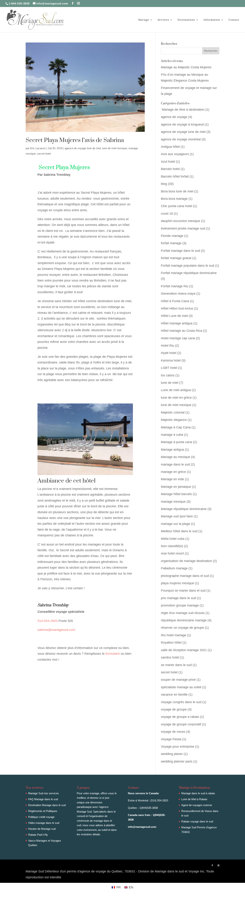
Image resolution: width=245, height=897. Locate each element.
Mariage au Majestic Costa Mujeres (186, 67)
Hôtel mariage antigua (176, 323)
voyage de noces (173, 731)
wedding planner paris (176, 761)
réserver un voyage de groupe (182, 627)
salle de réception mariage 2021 (184, 650)
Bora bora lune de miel (177, 191)
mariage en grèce (173, 472)
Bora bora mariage (174, 198)
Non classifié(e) (172, 546)
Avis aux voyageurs (175, 154)
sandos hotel (170, 657)
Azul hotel (168, 161)
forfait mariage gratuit (176, 258)
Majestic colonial (173, 412)
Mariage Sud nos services (43, 793)
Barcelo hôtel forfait (175, 176)
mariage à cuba (172, 434)
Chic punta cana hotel (176, 206)
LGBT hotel (169, 368)
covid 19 (167, 213)
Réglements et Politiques (42, 811)
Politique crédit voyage (41, 816)
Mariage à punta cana (176, 442)
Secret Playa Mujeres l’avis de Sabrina (75, 140)
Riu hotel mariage (173, 635)
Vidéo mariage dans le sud (43, 822)
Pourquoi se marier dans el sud (183, 590)
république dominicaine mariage (184, 620)
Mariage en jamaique (176, 486)
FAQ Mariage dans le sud (43, 799)
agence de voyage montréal (181, 139)
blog (164, 184)
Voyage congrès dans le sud (181, 702)
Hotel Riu (167, 345)
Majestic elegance (174, 420)
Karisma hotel (171, 360)
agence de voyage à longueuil (182, 124)
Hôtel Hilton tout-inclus (177, 308)
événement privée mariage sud (183, 228)
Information (212, 19)
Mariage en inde (172, 479)
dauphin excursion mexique (180, 221)
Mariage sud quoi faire (177, 516)
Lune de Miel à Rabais (194, 799)
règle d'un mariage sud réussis (183, 613)
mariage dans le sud (175, 464)
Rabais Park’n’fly (38, 834)
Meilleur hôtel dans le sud (179, 531)
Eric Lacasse (38, 148)
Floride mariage (172, 236)
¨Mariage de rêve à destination (182, 109)
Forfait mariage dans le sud (180, 250)
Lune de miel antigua (176, 390)
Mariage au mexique (175, 457)
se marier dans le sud (176, 665)
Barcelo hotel (170, 169)
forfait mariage (171, 243)
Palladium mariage (174, 568)
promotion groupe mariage (180, 605)
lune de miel (169, 382)
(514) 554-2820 (159, 800)
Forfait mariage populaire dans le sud (187, 265)
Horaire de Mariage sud (42, 828)
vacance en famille (174, 694)
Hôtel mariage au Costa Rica (181, 330)
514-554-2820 (47, 621)
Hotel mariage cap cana (178, 338)
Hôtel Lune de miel (174, 316)
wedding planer (172, 754)
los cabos (168, 375)
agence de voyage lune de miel (83, 148)
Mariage (143, 19)
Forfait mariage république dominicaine (189, 273)
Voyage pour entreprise (177, 746)
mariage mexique (173, 501)
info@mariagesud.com (142, 826)
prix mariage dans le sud (178, 598)
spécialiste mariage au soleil (181, 687)
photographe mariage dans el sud (185, 576)
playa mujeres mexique (177, 583)
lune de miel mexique (114, 148)
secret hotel (44, 153)
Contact (233, 19)
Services (163, 19)
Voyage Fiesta (171, 739)
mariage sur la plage (175, 524)
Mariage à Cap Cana (176, 427)
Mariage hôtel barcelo (176, 494)
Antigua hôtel (170, 146)
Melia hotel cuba (172, 538)
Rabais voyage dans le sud (197, 821)
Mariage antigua (172, 449)
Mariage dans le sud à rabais (198, 793)
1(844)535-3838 (148, 807)
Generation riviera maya (178, 293)
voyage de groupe (174, 709)
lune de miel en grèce (176, 397)
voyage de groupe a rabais (180, 717)
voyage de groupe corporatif (181, 724)
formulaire (112, 653)
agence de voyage (174, 117)
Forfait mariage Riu (174, 286)
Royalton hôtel (171, 642)
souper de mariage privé (178, 679)
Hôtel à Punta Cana (175, 301)
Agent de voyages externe (196, 805)
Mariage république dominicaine (184, 509)
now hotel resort (172, 553)
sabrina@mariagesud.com (56, 630)
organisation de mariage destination (186, 561)
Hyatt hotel (168, 353)
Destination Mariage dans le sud (47, 805)
